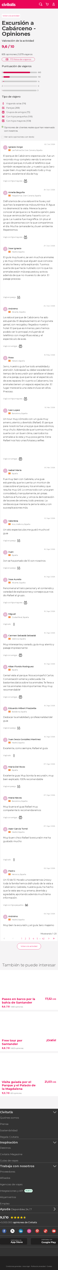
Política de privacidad (38, 1266)
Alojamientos (8, 1197)
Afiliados (5, 1177)
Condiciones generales (13, 1266)
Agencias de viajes (11, 1184)
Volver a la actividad (11, 16)
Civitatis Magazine (11, 1154)
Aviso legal (26, 1266)
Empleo (5, 1203)
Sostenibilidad (8, 1130)
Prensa (4, 1123)
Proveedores (7, 1171)
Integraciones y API (11, 1190)
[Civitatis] (8, 4)
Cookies (49, 1266)
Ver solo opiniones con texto (19, 136)
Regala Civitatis (9, 1136)
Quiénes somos (9, 1117)
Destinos (5, 1147)
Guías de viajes (9, 1160)
